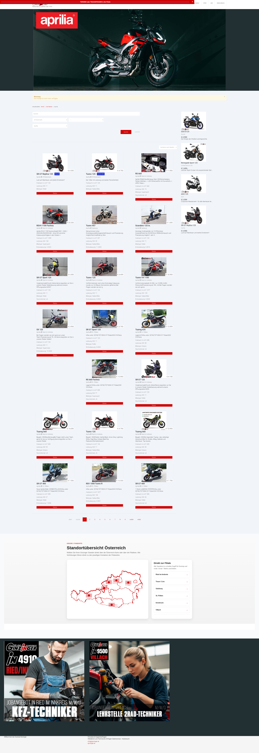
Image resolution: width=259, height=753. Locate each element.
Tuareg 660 (42, 431)
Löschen (137, 132)
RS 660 (138, 173)
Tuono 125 (90, 174)
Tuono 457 (90, 225)
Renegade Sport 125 (189, 163)
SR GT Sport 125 (44, 277)
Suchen (126, 132)
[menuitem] (195, 3)
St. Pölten (95, 332)
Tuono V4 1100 (142, 277)
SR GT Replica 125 (45, 174)
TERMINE (83, 2)
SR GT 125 (140, 379)
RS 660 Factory (93, 379)
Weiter (55, 193)
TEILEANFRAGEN (96, 2)
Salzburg (95, 228)
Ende (139, 519)
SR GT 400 (41, 483)
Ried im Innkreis (146, 176)
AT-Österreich (46, 177)
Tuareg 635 (140, 329)
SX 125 (40, 329)
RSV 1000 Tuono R (94, 483)
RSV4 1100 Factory (45, 225)
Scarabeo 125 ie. (142, 225)
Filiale (108, 2)
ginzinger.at (91, 743)
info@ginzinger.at (93, 741)
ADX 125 (184, 194)
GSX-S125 (185, 131)
